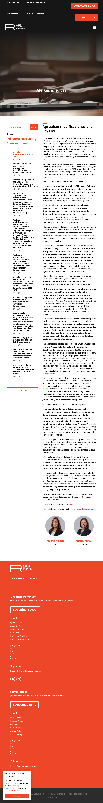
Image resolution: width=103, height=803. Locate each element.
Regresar (22, 390)
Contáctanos (15, 632)
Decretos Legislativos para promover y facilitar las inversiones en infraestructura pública (23, 369)
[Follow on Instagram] (18, 679)
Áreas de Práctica (17, 626)
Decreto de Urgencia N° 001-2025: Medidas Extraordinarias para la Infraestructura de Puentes (23, 183)
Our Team (14, 724)
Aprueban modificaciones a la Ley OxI (23, 154)
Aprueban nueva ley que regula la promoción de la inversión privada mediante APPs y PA (22, 168)
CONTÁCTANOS (84, 6)
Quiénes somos (17, 622)
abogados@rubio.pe (85, 509)
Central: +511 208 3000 (25, 578)
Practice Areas (16, 721)
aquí (71, 504)
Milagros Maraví (83, 541)
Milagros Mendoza (55, 541)
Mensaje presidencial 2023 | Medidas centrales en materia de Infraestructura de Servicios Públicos (22, 353)
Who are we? (16, 717)
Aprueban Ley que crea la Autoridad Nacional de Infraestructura (23, 340)
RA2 (12, 654)
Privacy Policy (16, 734)
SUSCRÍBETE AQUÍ (25, 610)
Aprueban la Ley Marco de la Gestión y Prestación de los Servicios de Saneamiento (23, 302)
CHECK (13, 659)
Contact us (15, 727)
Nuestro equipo (17, 629)
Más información (12, 790)
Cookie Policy (16, 731)
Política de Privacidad (19, 639)
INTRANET (15, 646)
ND (11, 649)
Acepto (17, 796)
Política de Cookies (18, 636)
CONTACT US (86, 17)
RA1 (12, 651)
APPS (12, 656)
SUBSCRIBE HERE (24, 705)
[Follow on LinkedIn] (12, 679)
